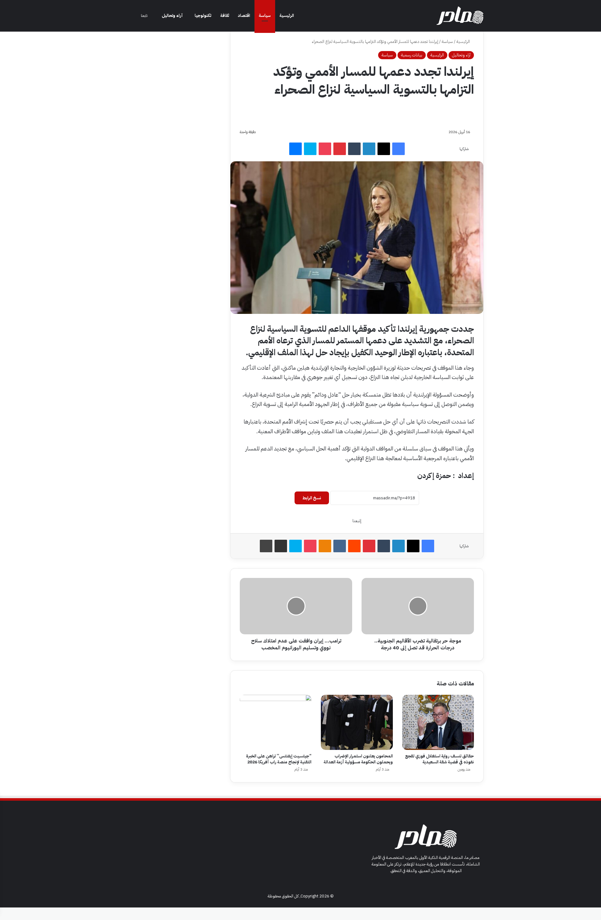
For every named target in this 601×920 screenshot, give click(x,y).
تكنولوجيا (203, 15)
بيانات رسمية (411, 55)
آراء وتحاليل (172, 15)
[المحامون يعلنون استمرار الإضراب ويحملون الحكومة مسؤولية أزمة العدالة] (357, 722)
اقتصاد (244, 15)
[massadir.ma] (460, 15)
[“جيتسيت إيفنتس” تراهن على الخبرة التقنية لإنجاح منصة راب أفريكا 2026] (275, 722)
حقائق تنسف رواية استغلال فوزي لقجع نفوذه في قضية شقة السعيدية (439, 759)
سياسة (265, 15)
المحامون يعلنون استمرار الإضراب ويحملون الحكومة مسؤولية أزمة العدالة (358, 759)
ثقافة (224, 15)
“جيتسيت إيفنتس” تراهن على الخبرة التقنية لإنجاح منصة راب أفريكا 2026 (278, 759)
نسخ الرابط (311, 498)
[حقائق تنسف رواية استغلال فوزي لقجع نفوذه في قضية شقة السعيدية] (438, 722)
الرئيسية (287, 15)
